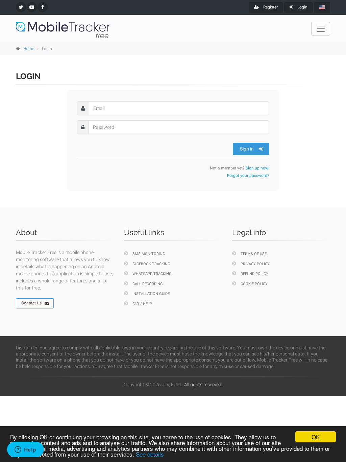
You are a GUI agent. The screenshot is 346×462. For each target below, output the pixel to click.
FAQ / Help (142, 304)
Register (270, 7)
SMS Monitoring (148, 254)
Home (28, 48)
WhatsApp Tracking (152, 274)
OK (316, 437)
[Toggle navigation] (320, 29)
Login (301, 7)
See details (150, 454)
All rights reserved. (203, 384)
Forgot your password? (248, 175)
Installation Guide (151, 294)
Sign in (247, 149)
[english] (322, 7)
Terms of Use (254, 254)
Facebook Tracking (151, 264)
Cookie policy (254, 284)
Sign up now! (257, 168)
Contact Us (31, 303)
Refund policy (254, 274)
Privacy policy (255, 264)
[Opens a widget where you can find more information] (25, 450)
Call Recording (147, 284)
